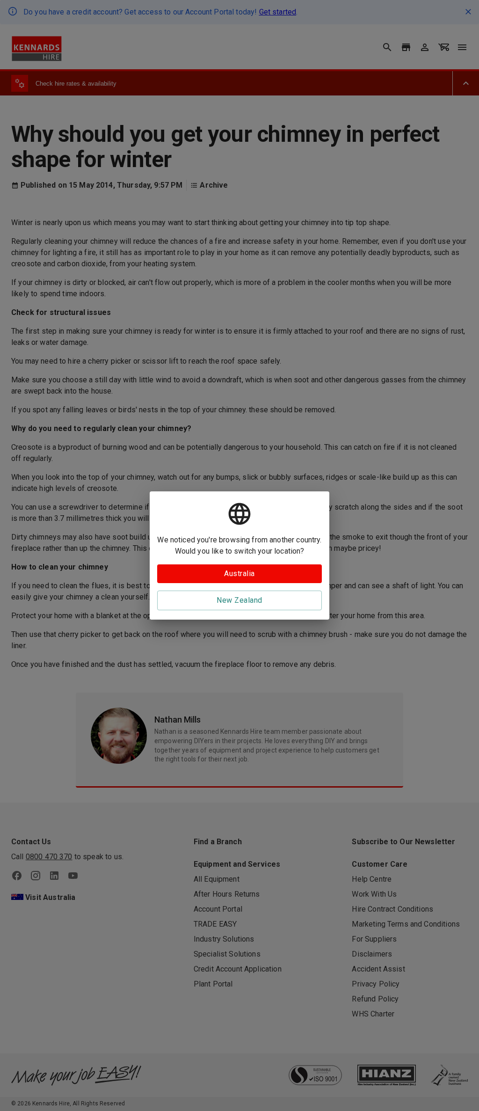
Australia (239, 573)
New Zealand (239, 600)
